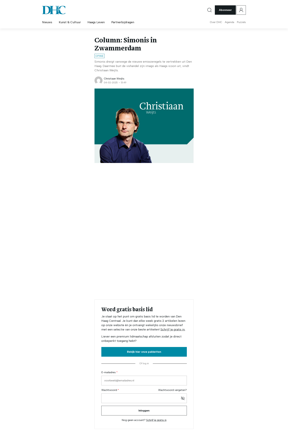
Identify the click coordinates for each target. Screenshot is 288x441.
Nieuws (47, 22)
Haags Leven (96, 22)
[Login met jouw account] (241, 10)
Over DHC (216, 22)
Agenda (229, 22)
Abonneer (225, 10)
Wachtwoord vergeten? (172, 390)
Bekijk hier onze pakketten (144, 351)
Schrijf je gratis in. (172, 329)
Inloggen (144, 410)
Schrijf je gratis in (156, 420)
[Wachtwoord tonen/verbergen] (183, 398)
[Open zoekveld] (209, 10)
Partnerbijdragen (122, 22)
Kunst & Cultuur (70, 22)
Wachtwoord (109, 390)
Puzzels (241, 22)
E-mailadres (108, 372)
